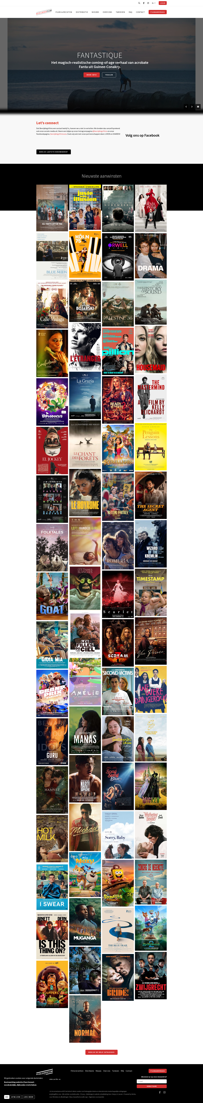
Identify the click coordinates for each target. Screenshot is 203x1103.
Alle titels (99, 73)
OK (6, 1097)
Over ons (107, 12)
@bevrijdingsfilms (100, 131)
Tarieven (120, 12)
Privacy (82, 1094)
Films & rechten (64, 12)
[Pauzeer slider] (198, 106)
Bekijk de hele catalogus (101, 1052)
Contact (140, 12)
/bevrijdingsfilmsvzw (58, 134)
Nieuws (95, 12)
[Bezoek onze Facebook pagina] (143, 3)
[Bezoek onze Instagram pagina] (148, 3)
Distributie (82, 12)
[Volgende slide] (192, 106)
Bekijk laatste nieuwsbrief (53, 152)
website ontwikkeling (101, 1094)
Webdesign (89, 1094)
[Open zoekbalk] (139, 3)
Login (162, 3)
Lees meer (28, 1097)
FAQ (130, 12)
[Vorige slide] (186, 106)
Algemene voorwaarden (96, 1097)
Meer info (44, 222)
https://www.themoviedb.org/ (78, 1097)
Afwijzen (15, 1097)
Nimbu (134, 1094)
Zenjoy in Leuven (117, 1094)
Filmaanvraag (157, 12)
